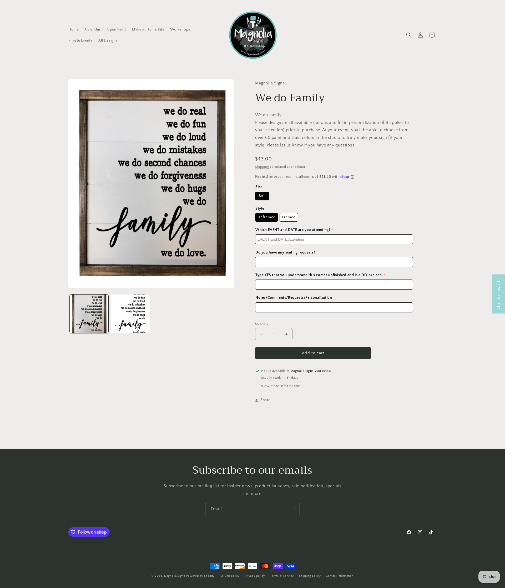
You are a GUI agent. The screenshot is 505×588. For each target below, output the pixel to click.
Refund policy (230, 575)
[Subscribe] (294, 509)
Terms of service (282, 575)
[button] (409, 35)
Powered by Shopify (200, 575)
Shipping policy (310, 575)
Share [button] (265, 400)
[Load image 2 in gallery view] (130, 314)
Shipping (262, 167)
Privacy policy (255, 575)
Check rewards (498, 294)
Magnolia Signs (174, 575)
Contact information (339, 575)
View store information (280, 386)
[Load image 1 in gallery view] (89, 314)
